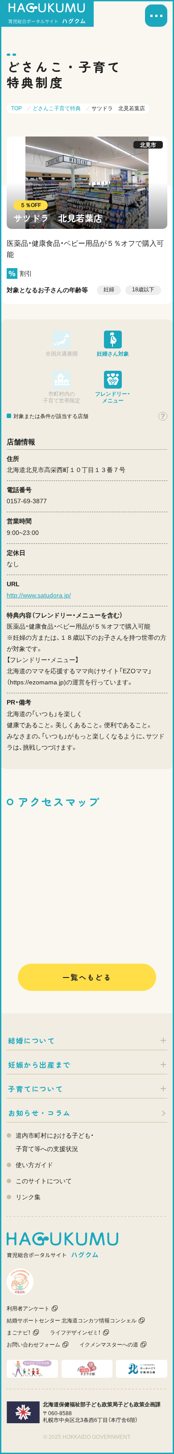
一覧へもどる (87, 977)
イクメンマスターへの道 (108, 1345)
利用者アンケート (28, 1308)
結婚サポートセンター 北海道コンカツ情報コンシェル (72, 1320)
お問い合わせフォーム (33, 1345)
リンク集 (28, 1197)
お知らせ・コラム (39, 1112)
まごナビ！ (19, 1333)
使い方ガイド (34, 1164)
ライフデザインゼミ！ (75, 1333)
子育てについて (35, 1088)
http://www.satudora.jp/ (39, 595)
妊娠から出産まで (39, 1064)
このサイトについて (44, 1181)
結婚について (31, 1040)
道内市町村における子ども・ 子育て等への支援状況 (55, 1142)
